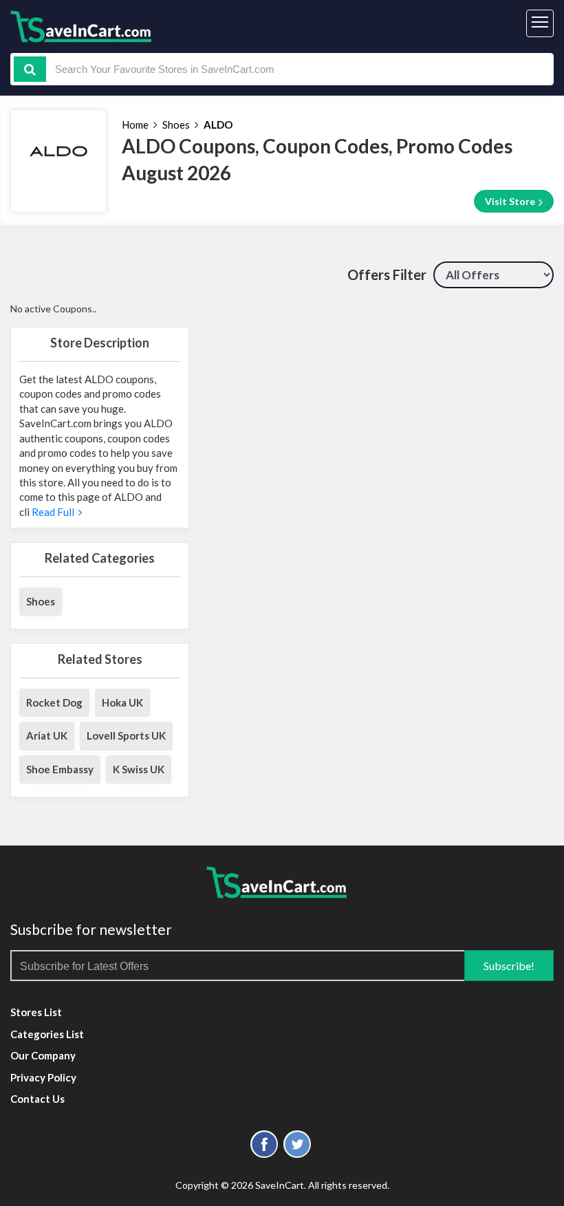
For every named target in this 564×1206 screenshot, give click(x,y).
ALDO (218, 124)
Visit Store (511, 201)
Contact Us (37, 1098)
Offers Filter (386, 274)
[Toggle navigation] (540, 23)
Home (135, 124)
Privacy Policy (43, 1077)
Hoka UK (122, 702)
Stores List (36, 1012)
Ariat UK (46, 735)
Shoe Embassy (60, 769)
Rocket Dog (54, 702)
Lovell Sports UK (126, 735)
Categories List (47, 1034)
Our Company (43, 1055)
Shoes (176, 124)
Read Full (54, 512)
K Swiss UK (138, 769)
